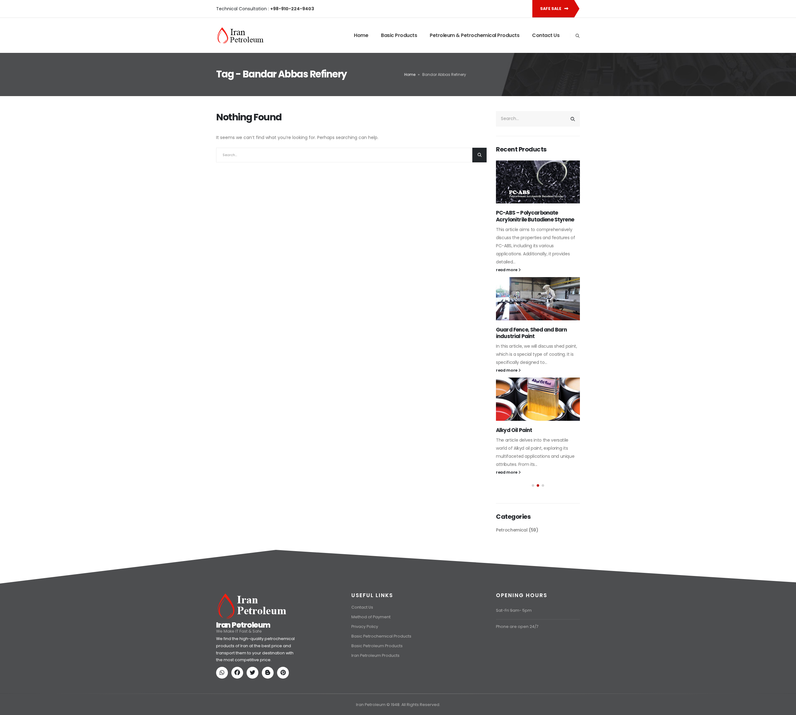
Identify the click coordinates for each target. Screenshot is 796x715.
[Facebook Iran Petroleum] (238, 673)
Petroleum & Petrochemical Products (474, 35)
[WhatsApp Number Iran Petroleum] (223, 673)
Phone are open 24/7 (517, 626)
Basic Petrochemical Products (381, 636)
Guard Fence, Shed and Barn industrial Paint (531, 333)
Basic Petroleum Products (377, 645)
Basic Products (399, 35)
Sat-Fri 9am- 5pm (514, 610)
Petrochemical (511, 530)
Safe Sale (551, 8)
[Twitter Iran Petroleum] (254, 673)
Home (361, 35)
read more (507, 269)
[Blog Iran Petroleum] (269, 673)
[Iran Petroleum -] (240, 35)
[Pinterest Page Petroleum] (284, 673)
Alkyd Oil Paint (514, 430)
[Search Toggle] (577, 36)
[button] (532, 485)
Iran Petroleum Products (375, 655)
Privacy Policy (364, 626)
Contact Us (545, 35)
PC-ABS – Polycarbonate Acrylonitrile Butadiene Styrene (535, 216)
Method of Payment (371, 617)
